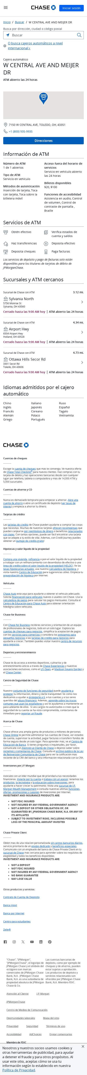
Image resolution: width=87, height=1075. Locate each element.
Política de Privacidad (18, 1070)
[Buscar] (79, 35)
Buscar (19, 22)
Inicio (7, 22)
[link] (5, 942)
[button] (83, 1046)
